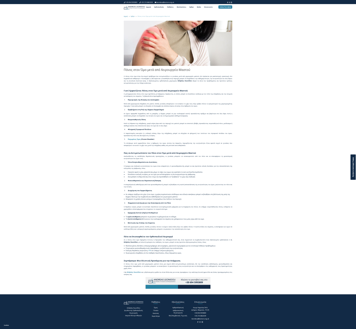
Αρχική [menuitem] (148, 7)
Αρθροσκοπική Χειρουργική (178, 311)
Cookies (6, 325)
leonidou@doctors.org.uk (165, 2)
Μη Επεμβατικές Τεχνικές (178, 316)
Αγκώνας (156, 313)
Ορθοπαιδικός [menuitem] (159, 7)
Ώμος (156, 308)
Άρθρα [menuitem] (191, 7)
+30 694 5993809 (131, 2)
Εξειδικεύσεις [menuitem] (181, 7)
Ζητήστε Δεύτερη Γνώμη (353, 167)
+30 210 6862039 (147, 2)
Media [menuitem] (199, 7)
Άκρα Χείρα (156, 316)
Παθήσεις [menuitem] (170, 7)
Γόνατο (155, 310)
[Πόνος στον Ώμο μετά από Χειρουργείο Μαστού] (178, 43)
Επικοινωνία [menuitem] (208, 7)
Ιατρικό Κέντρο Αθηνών (133, 316)
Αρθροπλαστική (178, 308)
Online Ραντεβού (225, 7)
